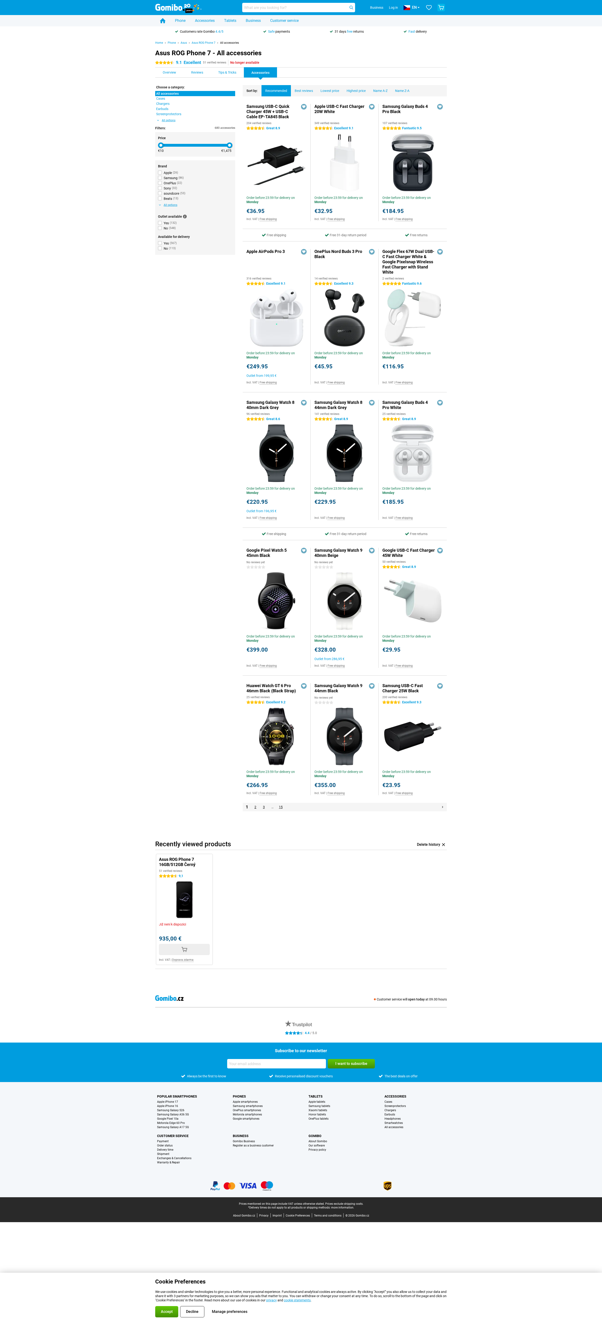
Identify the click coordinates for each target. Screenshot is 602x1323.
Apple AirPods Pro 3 (265, 251)
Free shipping (268, 219)
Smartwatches (393, 1123)
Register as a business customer (253, 1145)
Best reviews (304, 91)
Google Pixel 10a (167, 1118)
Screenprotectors (395, 1106)
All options (168, 120)
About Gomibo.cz (244, 1215)
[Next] (442, 807)
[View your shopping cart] (441, 7)
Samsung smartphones (248, 1106)
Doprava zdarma (183, 959)
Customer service (284, 20)
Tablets (230, 20)
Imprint (277, 1215)
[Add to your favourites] (304, 107)
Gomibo (315, 1136)
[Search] (351, 7)
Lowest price (330, 91)
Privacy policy (317, 1149)
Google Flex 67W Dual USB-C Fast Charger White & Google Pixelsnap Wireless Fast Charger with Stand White (408, 262)
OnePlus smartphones (247, 1110)
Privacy (264, 1215)
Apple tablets (317, 1101)
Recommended (276, 91)
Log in (393, 7)
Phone (180, 20)
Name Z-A (402, 91)
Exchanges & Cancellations (174, 1158)
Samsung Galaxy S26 (170, 1110)
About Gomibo (318, 1141)
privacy (271, 1300)
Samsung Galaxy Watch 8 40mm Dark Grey (270, 405)
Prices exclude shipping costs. (344, 1203)
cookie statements (297, 1300)
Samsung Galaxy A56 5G (173, 1114)
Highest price (356, 91)
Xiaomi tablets (318, 1110)
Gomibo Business (244, 1141)
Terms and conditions (327, 1215)
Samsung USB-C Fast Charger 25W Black (402, 688)
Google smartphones (246, 1118)
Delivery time (165, 1149)
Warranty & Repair (168, 1162)
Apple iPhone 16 (167, 1106)
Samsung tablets (319, 1106)
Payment (163, 1141)
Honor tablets (317, 1114)
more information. (342, 1207)
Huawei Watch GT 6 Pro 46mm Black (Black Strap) (271, 688)
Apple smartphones (245, 1101)
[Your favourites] (429, 7)
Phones (239, 1096)
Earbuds (389, 1114)
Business (253, 20)
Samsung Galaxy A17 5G (173, 1127)
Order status (165, 1145)
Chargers (390, 1110)
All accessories (229, 42)
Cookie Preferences (298, 1215)
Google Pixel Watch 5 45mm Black (266, 553)
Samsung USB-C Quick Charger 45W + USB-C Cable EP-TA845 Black (267, 111)
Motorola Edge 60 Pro (171, 1123)
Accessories (205, 20)
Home (159, 42)
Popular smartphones (177, 1096)
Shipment (163, 1154)
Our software (317, 1145)
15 (281, 807)
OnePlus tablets (319, 1118)
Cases (388, 1101)
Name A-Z (380, 91)
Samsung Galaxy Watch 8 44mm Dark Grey (338, 405)
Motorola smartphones (247, 1114)
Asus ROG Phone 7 (203, 42)
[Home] (162, 20)
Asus (184, 42)
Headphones (392, 1118)
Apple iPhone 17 (167, 1101)
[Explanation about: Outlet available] (185, 216)
